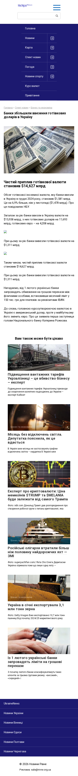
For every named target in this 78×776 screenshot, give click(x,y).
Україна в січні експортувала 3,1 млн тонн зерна (36, 607)
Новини (29, 38)
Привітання (32, 95)
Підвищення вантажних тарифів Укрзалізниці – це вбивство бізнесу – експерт (39, 378)
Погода (29, 66)
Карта (29, 47)
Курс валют (32, 85)
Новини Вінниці (13, 722)
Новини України (13, 713)
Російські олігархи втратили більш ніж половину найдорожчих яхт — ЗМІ (38, 552)
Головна (30, 28)
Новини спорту (34, 76)
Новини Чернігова (15, 751)
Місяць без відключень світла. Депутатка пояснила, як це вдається (35, 438)
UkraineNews (12, 703)
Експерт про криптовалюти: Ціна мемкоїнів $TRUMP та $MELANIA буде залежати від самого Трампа (38, 495)
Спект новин (33, 57)
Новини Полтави (14, 741)
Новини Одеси (13, 732)
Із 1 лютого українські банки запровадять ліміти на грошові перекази (35, 662)
